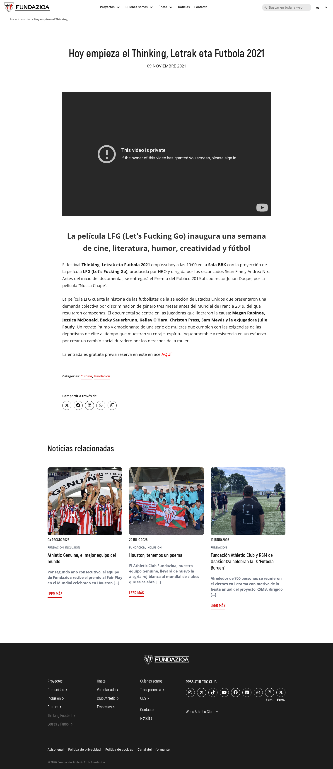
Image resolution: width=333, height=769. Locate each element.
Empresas (106, 707)
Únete (166, 7)
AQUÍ (166, 354)
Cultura (86, 376)
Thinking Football (62, 716)
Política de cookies (119, 749)
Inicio (13, 19)
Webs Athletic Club (203, 712)
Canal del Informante (154, 749)
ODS (145, 698)
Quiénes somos (139, 7)
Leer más (55, 594)
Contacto (200, 7)
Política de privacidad (84, 749)
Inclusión (56, 698)
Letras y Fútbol (61, 724)
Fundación (102, 376)
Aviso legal (56, 749)
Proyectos (110, 7)
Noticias (184, 7)
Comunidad (58, 690)
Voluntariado (108, 690)
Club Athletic (108, 698)
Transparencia (153, 690)
